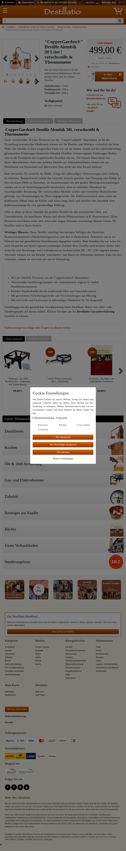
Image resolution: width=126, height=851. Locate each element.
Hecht (38, 664)
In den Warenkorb (109, 76)
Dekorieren (10, 654)
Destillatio (41, 685)
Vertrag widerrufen (16, 709)
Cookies (69, 657)
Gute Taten (40, 695)
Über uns (39, 692)
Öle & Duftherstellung (14, 667)
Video (98, 661)
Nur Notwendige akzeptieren (63, 444)
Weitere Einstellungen (63, 458)
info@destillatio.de (95, 98)
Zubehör (8, 657)
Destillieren (11, 27)
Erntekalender (102, 654)
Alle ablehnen (63, 452)
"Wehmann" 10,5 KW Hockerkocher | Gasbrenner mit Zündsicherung (17, 381)
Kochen (8, 650)
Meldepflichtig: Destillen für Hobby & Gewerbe (36, 27)
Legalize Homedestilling (106, 664)
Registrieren (10, 695)
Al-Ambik (39, 650)
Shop (98, 647)
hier (64, 311)
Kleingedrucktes (75, 640)
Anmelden (9, 692)
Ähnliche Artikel (39, 338)
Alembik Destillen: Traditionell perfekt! (72, 27)
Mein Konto (12, 685)
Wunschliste (95, 67)
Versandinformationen (75, 650)
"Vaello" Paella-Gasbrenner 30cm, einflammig (59, 380)
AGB (67, 674)
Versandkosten (114, 63)
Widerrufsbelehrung (74, 664)
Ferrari (38, 661)
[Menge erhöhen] (93, 74)
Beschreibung (14, 121)
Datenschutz (71, 654)
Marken (39, 640)
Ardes (38, 654)
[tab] (14, 121)
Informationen (104, 640)
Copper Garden (42, 647)
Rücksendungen (72, 667)
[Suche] (120, 20)
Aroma (99, 650)
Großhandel (101, 671)
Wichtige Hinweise (68, 121)
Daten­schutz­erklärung (44, 418)
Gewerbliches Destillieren (107, 667)
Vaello (38, 657)
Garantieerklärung (73, 671)
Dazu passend (14, 338)
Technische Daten (39, 121)
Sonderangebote (12, 674)
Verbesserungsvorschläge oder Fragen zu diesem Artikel (37, 327)
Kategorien (11, 640)
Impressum (70, 678)
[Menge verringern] (93, 79)
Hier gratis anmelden (63, 631)
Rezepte (99, 657)
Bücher (8, 661)
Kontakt (68, 647)
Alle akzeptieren (63, 437)
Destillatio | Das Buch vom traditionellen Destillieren (101, 380)
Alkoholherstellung (13, 664)
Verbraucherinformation (75, 661)
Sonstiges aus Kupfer (14, 671)
